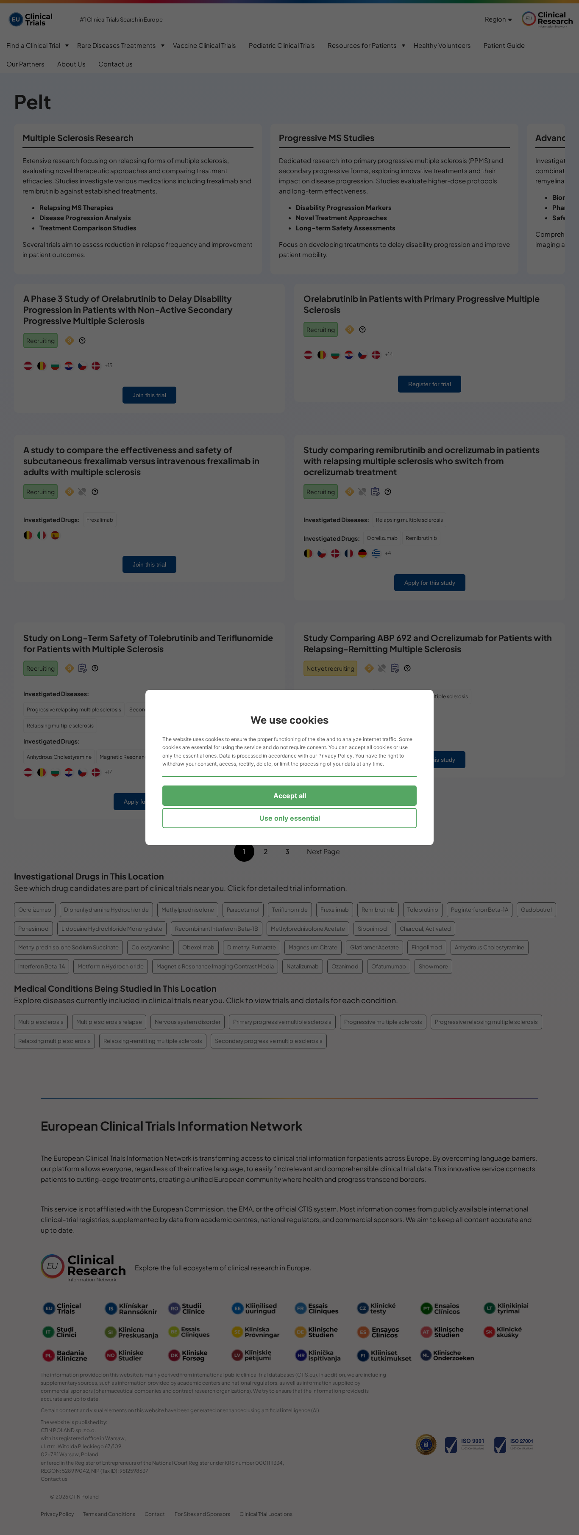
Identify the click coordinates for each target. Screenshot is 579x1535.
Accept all (289, 795)
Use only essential (289, 818)
